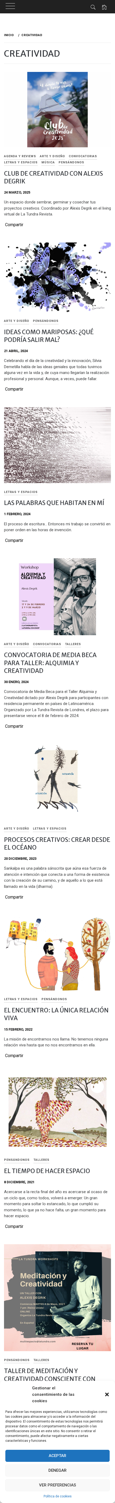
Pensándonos (71, 162)
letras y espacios (21, 162)
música (48, 162)
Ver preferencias (57, 1485)
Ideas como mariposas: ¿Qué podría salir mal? (49, 336)
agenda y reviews (20, 156)
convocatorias (83, 156)
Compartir (14, 225)
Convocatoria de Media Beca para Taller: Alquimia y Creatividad (50, 663)
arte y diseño (52, 156)
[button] (107, 1394)
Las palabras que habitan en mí (54, 503)
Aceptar (57, 1455)
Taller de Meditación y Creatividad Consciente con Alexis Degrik (49, 1378)
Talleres (73, 644)
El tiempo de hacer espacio (47, 1171)
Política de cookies (58, 1496)
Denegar (57, 1470)
